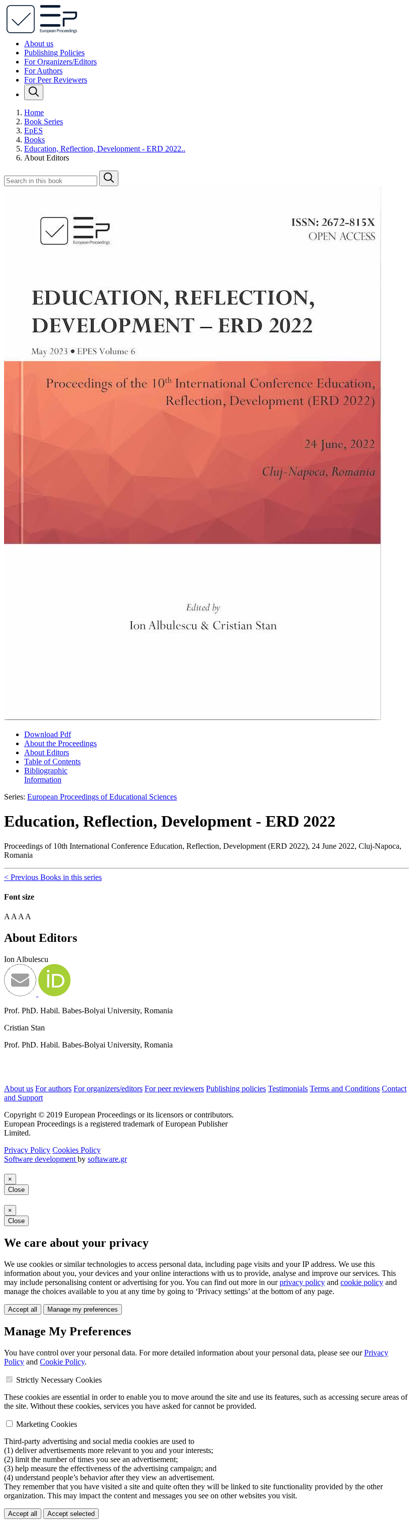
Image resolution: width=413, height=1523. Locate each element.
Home (34, 112)
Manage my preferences (82, 1309)
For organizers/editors (108, 1088)
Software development (41, 1159)
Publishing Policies (54, 52)
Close (16, 1189)
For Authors (43, 70)
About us (38, 43)
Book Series (43, 121)
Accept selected (71, 1513)
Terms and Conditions (345, 1088)
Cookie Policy (62, 1361)
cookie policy (361, 1282)
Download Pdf (47, 734)
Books (34, 139)
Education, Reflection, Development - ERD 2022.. (104, 148)
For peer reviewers (174, 1088)
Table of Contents (52, 761)
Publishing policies (236, 1088)
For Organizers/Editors (60, 61)
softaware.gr (107, 1159)
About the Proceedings (60, 743)
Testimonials (288, 1088)
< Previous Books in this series (53, 877)
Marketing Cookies (46, 1424)
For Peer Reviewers (55, 79)
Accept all (22, 1309)
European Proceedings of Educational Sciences (102, 796)
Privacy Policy (27, 1150)
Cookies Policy (76, 1150)
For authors (53, 1088)
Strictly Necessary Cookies (59, 1380)
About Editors (46, 752)
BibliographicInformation (45, 775)
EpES (33, 130)
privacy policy (302, 1282)
